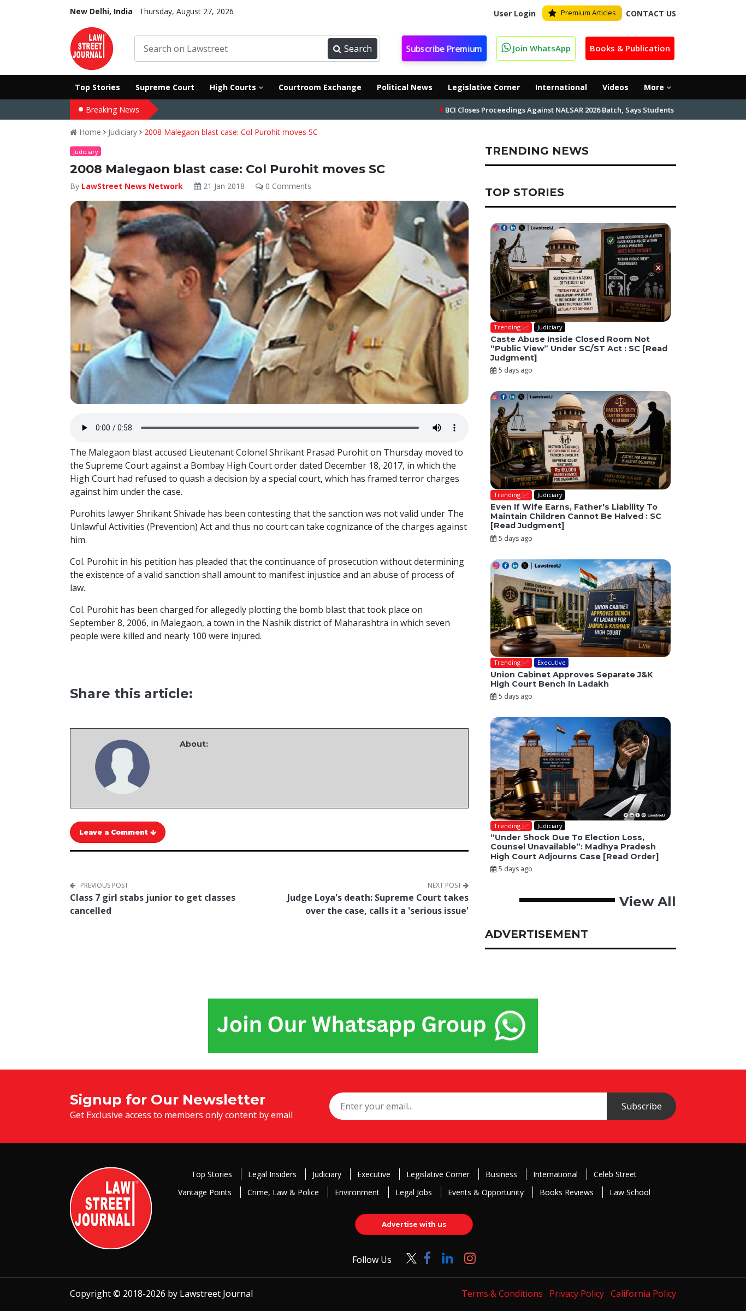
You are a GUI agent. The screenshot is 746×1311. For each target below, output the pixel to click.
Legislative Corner (438, 1174)
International (555, 1174)
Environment (357, 1192)
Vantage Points (205, 1192)
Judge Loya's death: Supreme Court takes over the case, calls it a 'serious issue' (378, 904)
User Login (515, 13)
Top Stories (211, 1174)
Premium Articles (588, 12)
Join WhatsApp (541, 48)
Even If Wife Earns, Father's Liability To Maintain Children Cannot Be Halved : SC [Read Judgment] (575, 516)
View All (647, 902)
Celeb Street (615, 1174)
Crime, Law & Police (283, 1192)
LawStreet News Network (132, 186)
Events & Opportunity (486, 1192)
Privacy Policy (576, 1294)
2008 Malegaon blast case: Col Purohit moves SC (231, 132)
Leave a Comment (114, 832)
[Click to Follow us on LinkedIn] (447, 1258)
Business (501, 1174)
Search (358, 49)
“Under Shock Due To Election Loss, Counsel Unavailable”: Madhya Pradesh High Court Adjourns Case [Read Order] (574, 846)
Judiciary (122, 132)
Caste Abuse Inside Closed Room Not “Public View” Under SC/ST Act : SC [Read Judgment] (578, 348)
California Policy (643, 1294)
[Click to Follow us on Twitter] (407, 1258)
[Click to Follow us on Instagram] (470, 1258)
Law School (629, 1192)
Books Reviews (567, 1192)
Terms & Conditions (502, 1294)
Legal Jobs (413, 1192)
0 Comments (287, 186)
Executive (373, 1174)
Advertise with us (414, 1224)
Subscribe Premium (444, 48)
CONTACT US (651, 13)
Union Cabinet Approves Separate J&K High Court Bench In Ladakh (571, 679)
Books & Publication (630, 48)
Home (89, 132)
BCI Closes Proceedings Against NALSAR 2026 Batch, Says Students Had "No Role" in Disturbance (572, 110)
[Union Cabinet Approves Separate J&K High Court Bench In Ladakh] (580, 608)
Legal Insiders (272, 1174)
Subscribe (641, 1106)
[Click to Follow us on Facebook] (427, 1258)
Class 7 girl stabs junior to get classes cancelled (152, 904)
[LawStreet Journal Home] (92, 48)
